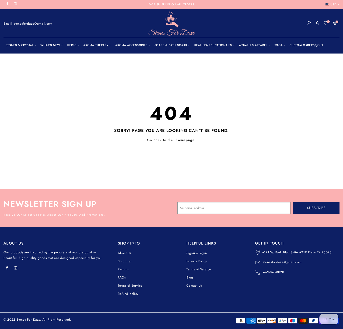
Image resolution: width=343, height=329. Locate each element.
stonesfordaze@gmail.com (282, 262)
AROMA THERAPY (95, 45)
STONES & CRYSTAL (20, 45)
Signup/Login (196, 253)
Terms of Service (130, 285)
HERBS (72, 45)
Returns (123, 269)
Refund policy (128, 294)
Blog (189, 277)
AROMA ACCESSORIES (131, 45)
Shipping (125, 261)
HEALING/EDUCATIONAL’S (213, 45)
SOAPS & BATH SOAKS (170, 45)
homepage (185, 140)
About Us (124, 253)
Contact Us (194, 285)
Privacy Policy (196, 261)
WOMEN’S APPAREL (253, 45)
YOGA (278, 45)
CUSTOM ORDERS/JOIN (306, 45)
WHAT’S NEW (50, 45)
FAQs (122, 277)
